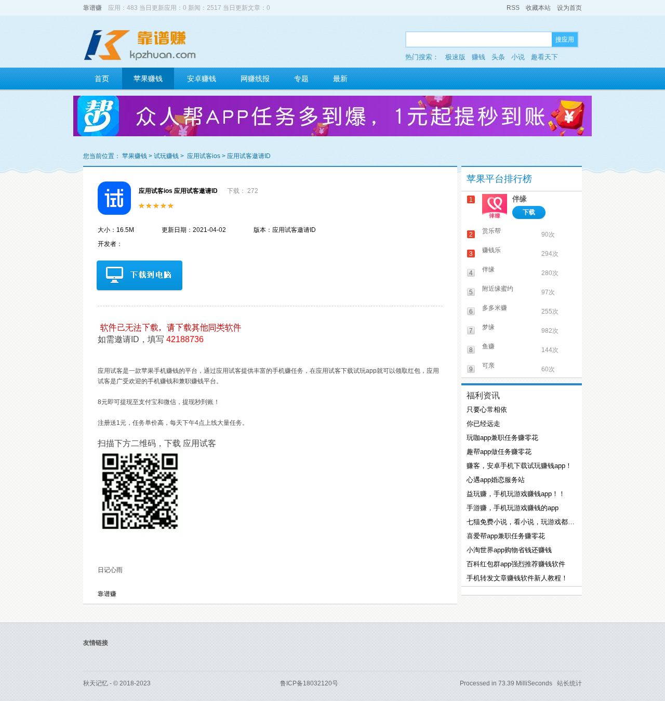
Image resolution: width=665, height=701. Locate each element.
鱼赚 (488, 346)
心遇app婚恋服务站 (496, 480)
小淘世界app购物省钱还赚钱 (509, 550)
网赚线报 (255, 78)
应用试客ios (203, 156)
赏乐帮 (491, 231)
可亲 (488, 365)
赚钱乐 (491, 250)
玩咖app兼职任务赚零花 (502, 438)
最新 (340, 78)
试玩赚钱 (166, 156)
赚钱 (478, 57)
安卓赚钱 (201, 78)
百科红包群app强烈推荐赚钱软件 (516, 564)
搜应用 (564, 39)
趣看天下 (544, 57)
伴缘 (519, 198)
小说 (518, 57)
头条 (498, 57)
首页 (102, 78)
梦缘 (488, 327)
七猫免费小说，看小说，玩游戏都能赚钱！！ (521, 522)
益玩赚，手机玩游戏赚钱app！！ (516, 494)
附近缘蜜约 (497, 288)
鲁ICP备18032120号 (309, 683)
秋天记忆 (95, 683)
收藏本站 (538, 7)
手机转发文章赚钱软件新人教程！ (517, 578)
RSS (513, 7)
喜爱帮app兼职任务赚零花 (506, 536)
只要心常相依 (487, 409)
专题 (301, 78)
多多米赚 (494, 307)
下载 (529, 212)
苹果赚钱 (148, 78)
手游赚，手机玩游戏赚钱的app (512, 508)
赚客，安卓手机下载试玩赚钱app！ (519, 466)
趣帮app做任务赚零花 (499, 452)
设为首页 (569, 7)
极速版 (455, 57)
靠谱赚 (92, 7)
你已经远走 (483, 423)
